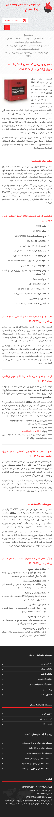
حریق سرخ (28, 35)
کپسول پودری (46, 718)
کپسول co (47, 723)
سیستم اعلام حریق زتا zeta (40, 748)
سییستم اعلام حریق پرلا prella (39, 753)
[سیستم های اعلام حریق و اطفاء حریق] (47, 6)
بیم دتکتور (47, 689)
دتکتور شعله (46, 694)
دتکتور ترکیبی (46, 674)
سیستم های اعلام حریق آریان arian (37, 743)
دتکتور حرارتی (46, 669)
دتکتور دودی (46, 663)
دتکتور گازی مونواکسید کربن (40, 684)
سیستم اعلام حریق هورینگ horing (37, 768)
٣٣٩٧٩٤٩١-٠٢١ (11, 20)
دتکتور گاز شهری (45, 679)
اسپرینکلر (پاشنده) (44, 713)
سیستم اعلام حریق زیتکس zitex (38, 758)
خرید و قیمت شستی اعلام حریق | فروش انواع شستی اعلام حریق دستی (26, 47)
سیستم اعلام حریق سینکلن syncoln (37, 763)
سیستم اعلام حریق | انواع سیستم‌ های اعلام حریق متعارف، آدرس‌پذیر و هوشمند (26, 40)
